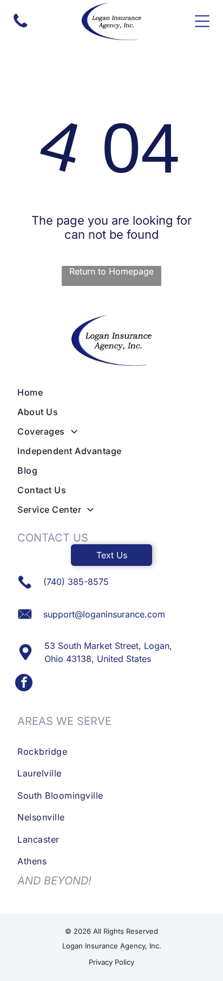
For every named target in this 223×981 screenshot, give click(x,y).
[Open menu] (202, 21)
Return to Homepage (111, 271)
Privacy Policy (111, 962)
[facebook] (23, 684)
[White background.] (20, 26)
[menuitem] (111, 392)
